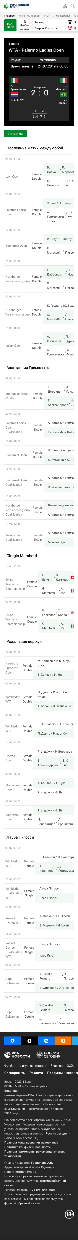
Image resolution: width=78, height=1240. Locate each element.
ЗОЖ (70, 1066)
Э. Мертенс (47, 925)
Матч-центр (10, 25)
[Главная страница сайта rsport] (26, 6)
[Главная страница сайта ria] (5, 6)
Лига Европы (62, 15)
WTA (13, 50)
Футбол (9, 1066)
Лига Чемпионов (29, 15)
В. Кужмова (56, 459)
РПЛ (46, 15)
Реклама (36, 1073)
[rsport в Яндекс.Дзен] (29, 1040)
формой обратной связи (22, 1203)
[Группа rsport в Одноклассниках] (63, 1040)
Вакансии (11, 1090)
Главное (9, 15)
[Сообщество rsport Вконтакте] (46, 1040)
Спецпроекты (14, 1073)
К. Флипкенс (62, 706)
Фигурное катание (33, 1066)
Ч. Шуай (63, 925)
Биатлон (56, 1066)
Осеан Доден (48, 898)
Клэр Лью (46, 955)
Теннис (14, 43)
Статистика (15, 133)
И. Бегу (52, 239)
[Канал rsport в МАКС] (12, 1040)
